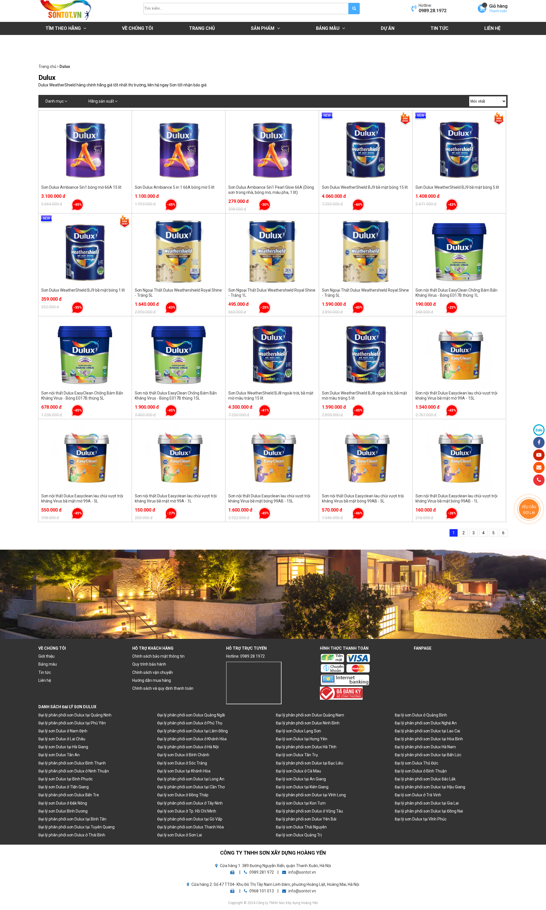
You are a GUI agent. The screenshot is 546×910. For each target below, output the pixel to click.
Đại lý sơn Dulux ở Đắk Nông (62, 803)
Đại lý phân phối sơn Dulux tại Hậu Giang (430, 787)
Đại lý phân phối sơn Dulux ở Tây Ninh (190, 803)
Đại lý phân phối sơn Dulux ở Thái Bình (71, 835)
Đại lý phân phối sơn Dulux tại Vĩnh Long (311, 795)
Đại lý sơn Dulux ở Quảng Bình (421, 715)
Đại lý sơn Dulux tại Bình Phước (65, 779)
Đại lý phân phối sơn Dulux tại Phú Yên (72, 723)
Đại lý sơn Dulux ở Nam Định (62, 731)
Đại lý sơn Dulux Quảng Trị (299, 835)
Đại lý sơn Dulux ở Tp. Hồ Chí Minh (186, 811)
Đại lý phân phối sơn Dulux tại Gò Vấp (189, 819)
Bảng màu (328, 28)
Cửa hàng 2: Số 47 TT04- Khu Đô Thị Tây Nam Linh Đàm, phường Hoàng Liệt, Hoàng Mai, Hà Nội (275, 884)
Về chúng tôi (137, 28)
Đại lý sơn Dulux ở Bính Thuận (421, 771)
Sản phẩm (263, 28)
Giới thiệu (46, 656)
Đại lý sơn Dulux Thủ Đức (416, 763)
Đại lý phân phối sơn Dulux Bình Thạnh (72, 763)
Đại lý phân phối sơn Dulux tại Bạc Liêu (309, 763)
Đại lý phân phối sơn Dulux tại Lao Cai (427, 731)
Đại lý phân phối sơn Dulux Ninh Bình (308, 723)
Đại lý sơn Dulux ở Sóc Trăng (182, 763)
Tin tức (439, 28)
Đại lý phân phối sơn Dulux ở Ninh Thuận (73, 771)
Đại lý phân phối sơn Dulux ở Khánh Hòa (192, 739)
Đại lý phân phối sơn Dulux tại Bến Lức (428, 755)
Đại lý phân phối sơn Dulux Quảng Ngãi (191, 715)
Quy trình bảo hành (149, 664)
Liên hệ (492, 28)
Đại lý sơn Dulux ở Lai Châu (61, 739)
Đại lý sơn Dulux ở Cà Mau (298, 771)
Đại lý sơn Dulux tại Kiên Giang (302, 787)
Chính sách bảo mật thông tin (158, 656)
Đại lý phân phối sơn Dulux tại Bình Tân (72, 819)
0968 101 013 (262, 891)
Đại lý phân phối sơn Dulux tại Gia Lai (427, 803)
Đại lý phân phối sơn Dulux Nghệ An (426, 723)
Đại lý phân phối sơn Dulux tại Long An (190, 779)
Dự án (387, 28)
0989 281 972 (262, 872)
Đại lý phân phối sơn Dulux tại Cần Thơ (191, 787)
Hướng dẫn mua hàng (151, 680)
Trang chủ (202, 28)
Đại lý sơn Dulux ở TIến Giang (63, 787)
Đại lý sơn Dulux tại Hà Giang (63, 747)
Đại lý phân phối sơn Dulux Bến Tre (68, 795)
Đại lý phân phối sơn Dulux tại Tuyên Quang (76, 827)
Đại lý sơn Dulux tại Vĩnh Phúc (420, 819)
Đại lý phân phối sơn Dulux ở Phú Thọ (189, 723)
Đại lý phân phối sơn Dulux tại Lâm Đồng (192, 731)
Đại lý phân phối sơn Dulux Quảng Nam (310, 715)
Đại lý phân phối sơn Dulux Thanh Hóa (190, 827)
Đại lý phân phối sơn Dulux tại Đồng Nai (429, 811)
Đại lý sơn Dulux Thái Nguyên (301, 827)
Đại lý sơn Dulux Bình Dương (63, 811)
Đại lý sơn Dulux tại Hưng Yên (301, 739)
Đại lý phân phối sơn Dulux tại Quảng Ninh (74, 715)
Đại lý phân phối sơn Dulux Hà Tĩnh (306, 747)
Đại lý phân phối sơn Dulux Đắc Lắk (425, 779)
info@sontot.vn (302, 872)
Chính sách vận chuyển (152, 672)
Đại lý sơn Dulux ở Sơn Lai (179, 835)
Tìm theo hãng (64, 28)
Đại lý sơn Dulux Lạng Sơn (298, 731)
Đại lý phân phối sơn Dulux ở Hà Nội (188, 747)
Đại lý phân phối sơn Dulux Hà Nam (425, 747)
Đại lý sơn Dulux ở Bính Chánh (183, 755)
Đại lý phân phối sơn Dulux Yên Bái (306, 819)
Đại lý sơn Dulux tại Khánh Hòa (183, 771)
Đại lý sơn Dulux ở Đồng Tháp (182, 795)
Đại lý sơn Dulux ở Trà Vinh (418, 795)
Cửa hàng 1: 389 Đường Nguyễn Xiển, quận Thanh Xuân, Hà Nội (275, 865)
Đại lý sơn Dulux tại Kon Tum (301, 803)
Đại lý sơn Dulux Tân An (59, 755)
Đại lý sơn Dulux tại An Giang (301, 779)
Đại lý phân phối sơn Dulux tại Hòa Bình (429, 739)
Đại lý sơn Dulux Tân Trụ (297, 755)
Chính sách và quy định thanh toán (162, 688)
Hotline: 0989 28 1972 (245, 656)
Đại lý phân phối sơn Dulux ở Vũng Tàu (309, 811)
